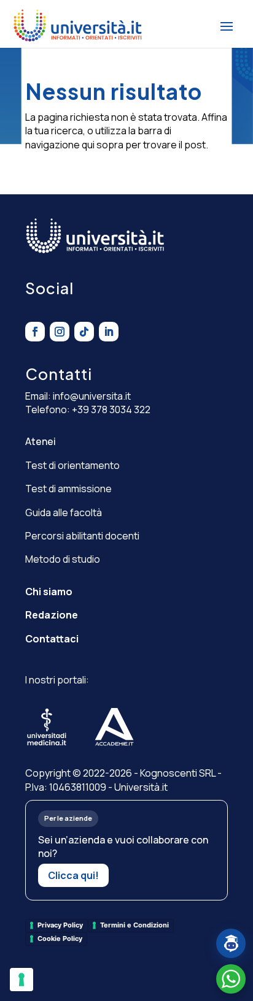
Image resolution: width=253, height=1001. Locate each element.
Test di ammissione (68, 488)
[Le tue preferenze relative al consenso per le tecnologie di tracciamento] (21, 979)
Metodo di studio (62, 559)
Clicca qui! (73, 875)
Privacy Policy (60, 925)
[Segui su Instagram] (59, 331)
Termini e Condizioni (134, 925)
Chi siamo (48, 591)
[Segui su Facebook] (35, 331)
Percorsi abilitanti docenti (82, 535)
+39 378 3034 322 (111, 409)
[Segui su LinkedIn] (109, 331)
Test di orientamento (72, 465)
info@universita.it (92, 396)
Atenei (40, 441)
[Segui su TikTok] (84, 331)
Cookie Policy (59, 938)
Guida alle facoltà (63, 512)
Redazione (51, 615)
